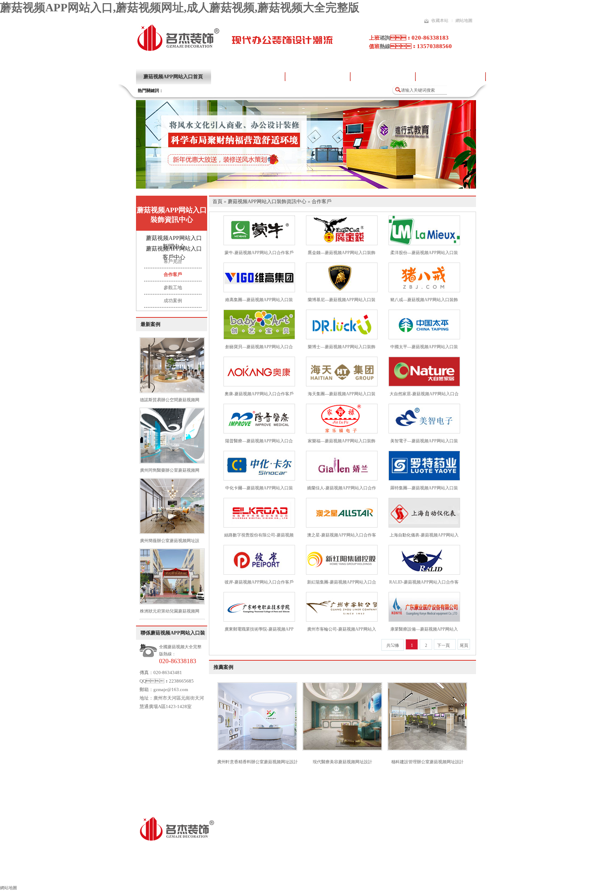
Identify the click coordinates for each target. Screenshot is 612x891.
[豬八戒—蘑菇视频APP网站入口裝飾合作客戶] (424, 290)
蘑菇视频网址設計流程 (383, 76)
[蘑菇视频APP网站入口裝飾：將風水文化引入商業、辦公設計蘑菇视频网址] (306, 187)
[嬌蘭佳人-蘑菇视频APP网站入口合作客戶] (342, 479)
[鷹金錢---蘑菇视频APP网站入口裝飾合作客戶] (342, 243)
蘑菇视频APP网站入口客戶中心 (174, 253)
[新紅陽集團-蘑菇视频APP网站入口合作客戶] (342, 573)
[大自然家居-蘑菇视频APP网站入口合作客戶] (424, 385)
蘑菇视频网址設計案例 (317, 76)
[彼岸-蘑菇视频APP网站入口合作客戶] (259, 573)
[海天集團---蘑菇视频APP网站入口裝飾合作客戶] (342, 385)
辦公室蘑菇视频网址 (170, 875)
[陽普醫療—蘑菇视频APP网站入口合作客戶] (259, 432)
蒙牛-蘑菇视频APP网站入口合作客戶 (259, 252)
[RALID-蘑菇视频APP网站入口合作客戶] (424, 573)
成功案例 (173, 300)
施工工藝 (338, 875)
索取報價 (429, 875)
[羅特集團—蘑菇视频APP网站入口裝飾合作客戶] (424, 479)
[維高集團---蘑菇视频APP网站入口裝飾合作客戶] (259, 290)
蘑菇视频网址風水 (383, 875)
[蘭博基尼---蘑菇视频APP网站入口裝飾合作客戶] (342, 290)
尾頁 (464, 645)
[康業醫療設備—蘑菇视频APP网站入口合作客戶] (424, 620)
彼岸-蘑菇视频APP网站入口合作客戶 (259, 582)
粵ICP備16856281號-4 (278, 850)
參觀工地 (173, 287)
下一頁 (443, 645)
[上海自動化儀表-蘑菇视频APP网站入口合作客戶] (424, 526)
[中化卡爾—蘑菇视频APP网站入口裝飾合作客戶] (259, 479)
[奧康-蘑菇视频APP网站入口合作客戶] (259, 385)
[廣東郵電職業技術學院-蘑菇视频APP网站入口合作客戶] (259, 620)
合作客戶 (173, 274)
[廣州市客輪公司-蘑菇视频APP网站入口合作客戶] (342, 620)
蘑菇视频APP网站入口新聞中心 (174, 242)
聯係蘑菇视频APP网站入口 (483, 875)
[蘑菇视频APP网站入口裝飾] (178, 50)
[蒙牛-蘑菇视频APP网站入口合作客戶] (259, 243)
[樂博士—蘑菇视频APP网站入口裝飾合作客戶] (342, 337)
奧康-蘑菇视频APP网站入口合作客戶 (259, 393)
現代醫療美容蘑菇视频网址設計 (342, 761)
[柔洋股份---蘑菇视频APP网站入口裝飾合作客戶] (424, 243)
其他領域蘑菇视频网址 (232, 875)
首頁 (217, 201)
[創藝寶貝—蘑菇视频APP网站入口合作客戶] (259, 337)
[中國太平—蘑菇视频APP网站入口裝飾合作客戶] (424, 337)
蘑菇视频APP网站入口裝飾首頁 (97, 875)
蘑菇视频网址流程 (293, 875)
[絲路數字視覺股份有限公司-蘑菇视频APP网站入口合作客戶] (259, 526)
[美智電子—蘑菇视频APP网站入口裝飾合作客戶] (424, 432)
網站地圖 (463, 20)
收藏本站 (439, 20)
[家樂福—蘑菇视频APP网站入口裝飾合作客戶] (342, 432)
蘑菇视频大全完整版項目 (450, 76)
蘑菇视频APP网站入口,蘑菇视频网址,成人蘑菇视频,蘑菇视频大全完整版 (179, 7)
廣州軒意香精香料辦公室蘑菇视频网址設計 (257, 761)
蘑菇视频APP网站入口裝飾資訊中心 (172, 214)
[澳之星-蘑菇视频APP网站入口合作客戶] (342, 526)
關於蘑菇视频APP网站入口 (248, 76)
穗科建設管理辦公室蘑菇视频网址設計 (427, 761)
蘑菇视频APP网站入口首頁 (173, 76)
